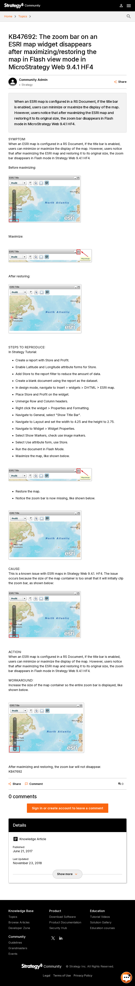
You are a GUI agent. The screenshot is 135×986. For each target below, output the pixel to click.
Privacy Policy (83, 975)
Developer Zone (19, 928)
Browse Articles (19, 922)
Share (122, 81)
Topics (22, 16)
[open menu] (129, 6)
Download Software (62, 917)
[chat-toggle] (126, 977)
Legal (46, 975)
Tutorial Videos (100, 917)
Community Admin (33, 80)
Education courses (102, 928)
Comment (36, 784)
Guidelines (15, 942)
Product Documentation (65, 922)
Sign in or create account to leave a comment (67, 808)
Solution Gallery (100, 922)
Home (8, 16)
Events (12, 953)
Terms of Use (62, 975)
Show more (65, 874)
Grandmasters (17, 948)
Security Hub (58, 928)
